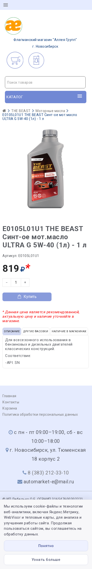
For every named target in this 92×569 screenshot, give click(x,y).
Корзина (9, 408)
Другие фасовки (35, 331)
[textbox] (45, 82)
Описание (12, 331)
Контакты (10, 402)
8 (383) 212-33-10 (48, 473)
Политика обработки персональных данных (40, 414)
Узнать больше (46, 559)
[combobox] (45, 82)
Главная (9, 396)
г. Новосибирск (45, 43)
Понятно (46, 546)
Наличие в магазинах (69, 331)
